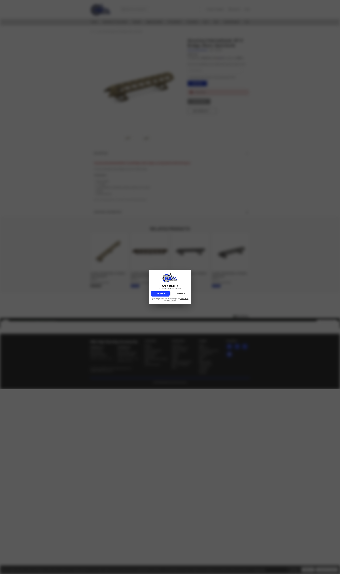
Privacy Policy (171, 301)
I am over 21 (160, 294)
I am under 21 (180, 294)
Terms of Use (184, 299)
